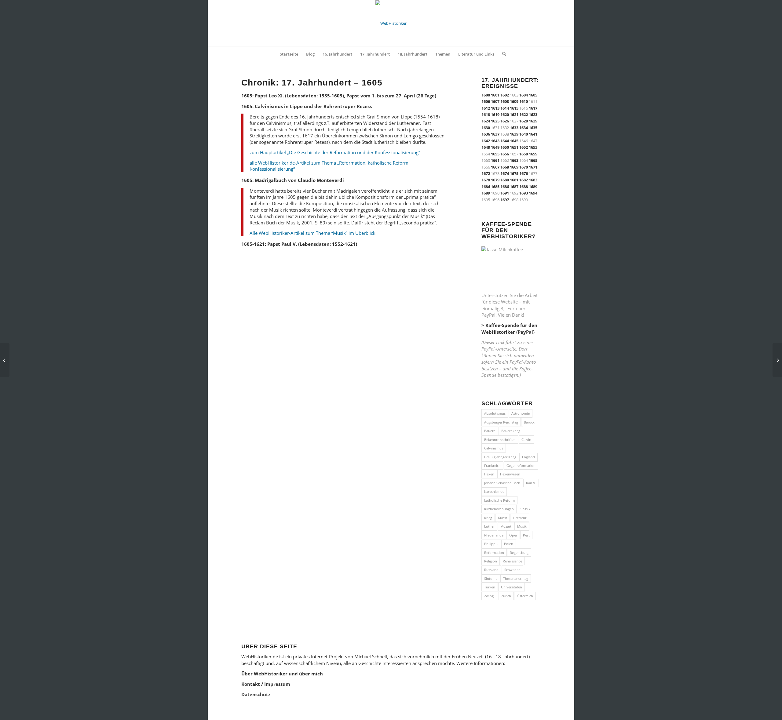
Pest (526, 535)
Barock (529, 422)
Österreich (525, 596)
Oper (513, 535)
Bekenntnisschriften (500, 439)
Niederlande (493, 535)
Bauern (489, 430)
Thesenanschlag (515, 578)
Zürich (506, 596)
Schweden (512, 569)
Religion (490, 561)
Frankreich (492, 465)
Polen (508, 543)
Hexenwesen (510, 474)
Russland (491, 569)
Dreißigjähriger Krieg (500, 457)
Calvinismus (493, 448)
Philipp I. (491, 543)
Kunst (502, 517)
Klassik (525, 509)
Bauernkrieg (510, 430)
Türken (489, 587)
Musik (522, 526)
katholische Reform (499, 500)
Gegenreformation (520, 465)
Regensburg (519, 552)
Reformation (494, 552)
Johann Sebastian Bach (502, 483)
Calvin (526, 439)
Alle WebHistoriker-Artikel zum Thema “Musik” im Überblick (312, 233)
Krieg (488, 517)
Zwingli (489, 596)
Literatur (519, 517)
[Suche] (502, 54)
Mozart (505, 526)
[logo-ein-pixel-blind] (391, 23)
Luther (489, 526)
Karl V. (531, 483)
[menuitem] (289, 54)
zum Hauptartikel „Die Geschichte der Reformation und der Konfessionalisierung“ (335, 152)
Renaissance (512, 561)
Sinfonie (490, 578)
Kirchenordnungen (499, 509)
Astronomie (520, 413)
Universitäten (511, 587)
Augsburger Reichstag (501, 422)
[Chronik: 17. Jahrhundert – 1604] (4, 360)
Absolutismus (495, 413)
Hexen (489, 474)
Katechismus (494, 491)
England (528, 457)
